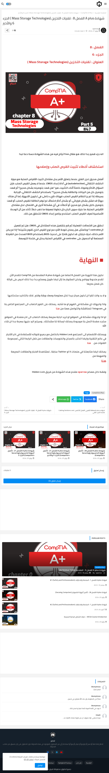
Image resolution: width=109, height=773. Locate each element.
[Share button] (53, 399)
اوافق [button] (40, 765)
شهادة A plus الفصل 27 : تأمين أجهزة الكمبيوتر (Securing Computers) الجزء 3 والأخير (56, 453)
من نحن (78, 762)
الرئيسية (89, 762)
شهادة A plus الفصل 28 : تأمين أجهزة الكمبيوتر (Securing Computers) (91, 453)
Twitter (75, 399)
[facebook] (48, 752)
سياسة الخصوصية (65, 762)
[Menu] (105, 4)
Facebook (88, 399)
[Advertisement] (54, 509)
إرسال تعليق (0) (55, 481)
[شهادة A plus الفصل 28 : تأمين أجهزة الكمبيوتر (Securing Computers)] (9, 595)
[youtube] (61, 752)
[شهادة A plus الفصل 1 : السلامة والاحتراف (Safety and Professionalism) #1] (9, 583)
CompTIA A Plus (98, 392)
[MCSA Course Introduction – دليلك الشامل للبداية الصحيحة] (9, 620)
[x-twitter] (52, 752)
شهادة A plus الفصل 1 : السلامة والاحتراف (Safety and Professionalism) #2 (78, 604)
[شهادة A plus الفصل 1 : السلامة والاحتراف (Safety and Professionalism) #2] (9, 607)
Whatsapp (62, 399)
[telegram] (57, 752)
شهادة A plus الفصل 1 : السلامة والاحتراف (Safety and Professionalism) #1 (78, 580)
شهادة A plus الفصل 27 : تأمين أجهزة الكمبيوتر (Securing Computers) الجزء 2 (21, 453)
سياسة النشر (49, 762)
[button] (8, 4)
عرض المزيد (7, 427)
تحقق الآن (29, 759)
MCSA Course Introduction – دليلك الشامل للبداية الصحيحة (85, 617)
